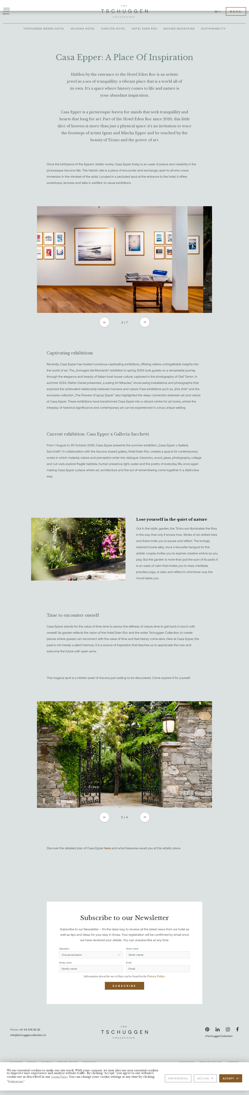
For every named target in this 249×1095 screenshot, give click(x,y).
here (107, 848)
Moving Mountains (179, 28)
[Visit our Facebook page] (237, 1029)
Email (128, 962)
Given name (132, 948)
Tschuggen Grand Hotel (43, 28)
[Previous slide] (104, 322)
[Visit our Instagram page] (228, 1029)
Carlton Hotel (113, 28)
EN (216, 11)
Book (236, 11)
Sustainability (213, 28)
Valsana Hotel (83, 28)
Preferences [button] (15, 1081)
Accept (228, 1078)
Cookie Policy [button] (59, 1076)
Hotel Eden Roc (144, 28)
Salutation (64, 948)
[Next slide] (144, 322)
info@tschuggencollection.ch (28, 1035)
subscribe (124, 985)
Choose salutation (72, 954)
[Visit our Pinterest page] (207, 1029)
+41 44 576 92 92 (29, 1029)
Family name (65, 962)
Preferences (178, 1078)
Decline (203, 1078)
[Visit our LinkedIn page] (218, 1029)
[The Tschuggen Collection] (124, 11)
